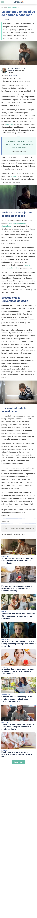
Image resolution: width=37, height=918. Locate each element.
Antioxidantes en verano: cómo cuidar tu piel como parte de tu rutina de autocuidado (18, 671)
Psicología (4, 7)
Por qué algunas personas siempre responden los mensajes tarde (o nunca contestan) (16, 588)
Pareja (3, 611)
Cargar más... (18, 762)
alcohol (13, 176)
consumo (9, 124)
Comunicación (6, 584)
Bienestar (4, 667)
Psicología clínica (14, 7)
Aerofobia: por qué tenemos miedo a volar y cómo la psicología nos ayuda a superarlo (18, 643)
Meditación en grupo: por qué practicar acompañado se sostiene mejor (16, 754)
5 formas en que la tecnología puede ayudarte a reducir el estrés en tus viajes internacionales (17, 699)
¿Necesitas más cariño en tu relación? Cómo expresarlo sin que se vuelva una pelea (18, 616)
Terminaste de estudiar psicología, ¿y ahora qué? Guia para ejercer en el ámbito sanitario (17, 726)
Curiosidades (5, 639)
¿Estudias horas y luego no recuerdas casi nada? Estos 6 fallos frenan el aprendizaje (17, 560)
